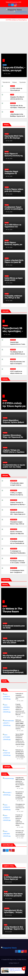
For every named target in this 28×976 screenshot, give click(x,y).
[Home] (2, 16)
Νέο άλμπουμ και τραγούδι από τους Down (13, 642)
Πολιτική (5, 400)
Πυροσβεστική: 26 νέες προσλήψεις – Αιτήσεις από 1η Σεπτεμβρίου (12, 332)
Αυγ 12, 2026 (20, 746)
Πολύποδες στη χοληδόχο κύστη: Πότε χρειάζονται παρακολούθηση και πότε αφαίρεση (20, 753)
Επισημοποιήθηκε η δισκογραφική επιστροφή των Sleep (13, 672)
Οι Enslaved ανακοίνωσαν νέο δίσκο (14, 627)
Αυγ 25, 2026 (9, 247)
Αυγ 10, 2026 (20, 758)
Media (12, 111)
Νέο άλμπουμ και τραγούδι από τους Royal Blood (13, 656)
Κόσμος (14, 82)
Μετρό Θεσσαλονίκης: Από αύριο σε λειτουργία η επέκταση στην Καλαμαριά (17, 363)
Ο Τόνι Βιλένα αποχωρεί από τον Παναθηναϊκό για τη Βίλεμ (17, 543)
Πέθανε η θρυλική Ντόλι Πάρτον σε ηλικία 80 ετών (14, 262)
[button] (25, 16)
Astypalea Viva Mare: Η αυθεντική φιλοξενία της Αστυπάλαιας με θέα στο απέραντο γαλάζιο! (13, 897)
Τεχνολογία (22, 82)
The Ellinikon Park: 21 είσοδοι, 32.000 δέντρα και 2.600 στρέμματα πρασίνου (17, 354)
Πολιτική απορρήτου (19, 968)
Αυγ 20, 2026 (20, 730)
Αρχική (9, 968)
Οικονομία (13, 103)
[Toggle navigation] (13, 16)
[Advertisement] (14, 36)
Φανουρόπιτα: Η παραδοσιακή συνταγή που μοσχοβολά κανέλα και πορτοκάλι (20, 795)
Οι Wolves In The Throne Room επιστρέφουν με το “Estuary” (12, 613)
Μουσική (5, 606)
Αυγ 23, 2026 (20, 716)
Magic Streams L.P (14, 963)
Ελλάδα (4, 64)
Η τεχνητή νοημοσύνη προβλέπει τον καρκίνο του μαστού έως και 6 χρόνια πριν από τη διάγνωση (20, 709)
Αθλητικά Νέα (14, 480)
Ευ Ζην (12, 94)
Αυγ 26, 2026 (7, 73)
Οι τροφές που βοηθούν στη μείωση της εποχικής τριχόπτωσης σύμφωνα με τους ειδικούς (20, 820)
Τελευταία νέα (6, 82)
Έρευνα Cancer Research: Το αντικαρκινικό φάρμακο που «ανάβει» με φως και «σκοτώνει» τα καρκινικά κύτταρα (20, 739)
